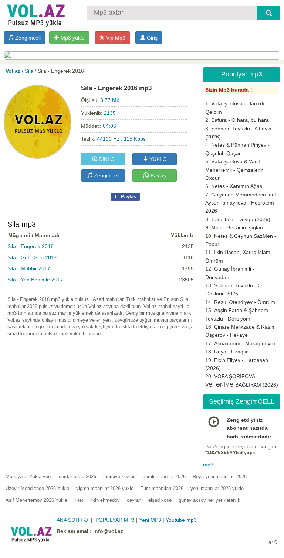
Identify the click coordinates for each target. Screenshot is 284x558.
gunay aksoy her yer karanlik (209, 500)
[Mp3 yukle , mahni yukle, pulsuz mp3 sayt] (35, 14)
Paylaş (157, 175)
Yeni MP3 (150, 520)
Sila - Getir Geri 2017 (32, 257)
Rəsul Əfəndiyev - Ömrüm (244, 302)
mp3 (208, 465)
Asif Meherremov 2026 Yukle (36, 500)
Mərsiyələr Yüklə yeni (29, 476)
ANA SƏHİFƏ (72, 520)
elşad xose (160, 500)
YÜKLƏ (157, 159)
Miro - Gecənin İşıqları (237, 227)
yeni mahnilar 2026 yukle (217, 488)
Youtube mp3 (181, 520)
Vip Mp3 (115, 38)
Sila (29, 71)
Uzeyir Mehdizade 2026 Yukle (37, 488)
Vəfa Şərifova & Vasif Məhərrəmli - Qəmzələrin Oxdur (234, 169)
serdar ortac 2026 (77, 476)
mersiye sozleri (119, 476)
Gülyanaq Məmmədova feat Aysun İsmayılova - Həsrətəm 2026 (240, 203)
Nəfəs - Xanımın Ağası (237, 186)
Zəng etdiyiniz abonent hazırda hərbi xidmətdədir (249, 428)
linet (78, 500)
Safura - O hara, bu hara (240, 120)
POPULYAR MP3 (115, 520)
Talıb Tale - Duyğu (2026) (240, 219)
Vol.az (13, 71)
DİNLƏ (106, 159)
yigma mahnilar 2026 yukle (104, 488)
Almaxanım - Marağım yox (245, 343)
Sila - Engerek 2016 (30, 246)
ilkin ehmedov (105, 500)
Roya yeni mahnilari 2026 (220, 476)
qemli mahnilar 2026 (164, 476)
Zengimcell (27, 38)
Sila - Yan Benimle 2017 (35, 280)
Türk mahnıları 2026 (162, 488)
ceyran (134, 500)
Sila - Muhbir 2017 (28, 268)
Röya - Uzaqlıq (231, 352)
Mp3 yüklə (72, 38)
